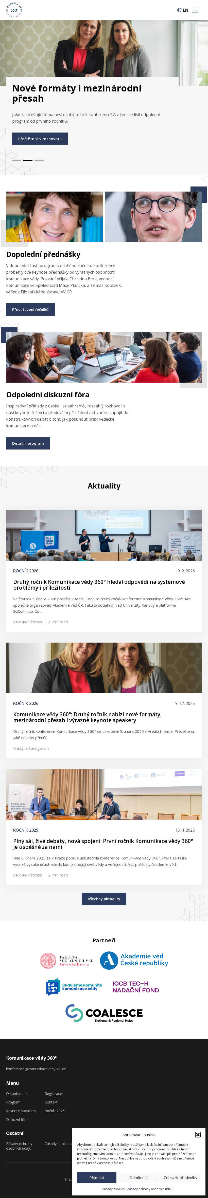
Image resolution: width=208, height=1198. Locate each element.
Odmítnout (138, 1177)
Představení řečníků (30, 309)
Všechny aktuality (104, 898)
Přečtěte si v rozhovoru (40, 138)
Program (13, 1102)
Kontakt (51, 1102)
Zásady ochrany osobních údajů (150, 1189)
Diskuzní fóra (17, 1119)
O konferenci (16, 1093)
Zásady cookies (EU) (61, 1143)
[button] (197, 1134)
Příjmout (96, 1177)
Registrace (53, 1093)
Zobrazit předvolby (180, 1177)
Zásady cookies (113, 1189)
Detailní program (28, 443)
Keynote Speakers (21, 1111)
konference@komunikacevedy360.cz (36, 1068)
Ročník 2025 (55, 1111)
